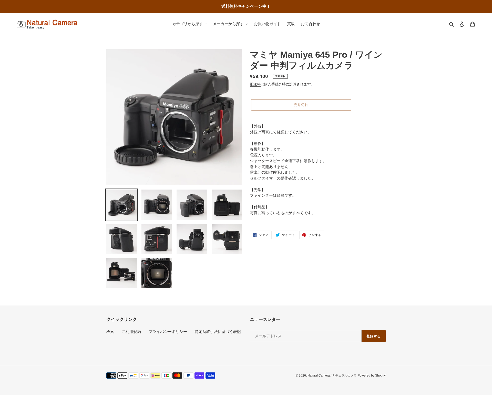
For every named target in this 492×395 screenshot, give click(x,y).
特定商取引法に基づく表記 (218, 331)
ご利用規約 (131, 331)
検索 (110, 331)
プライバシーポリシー (168, 331)
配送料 (255, 84)
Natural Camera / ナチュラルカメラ (332, 375)
